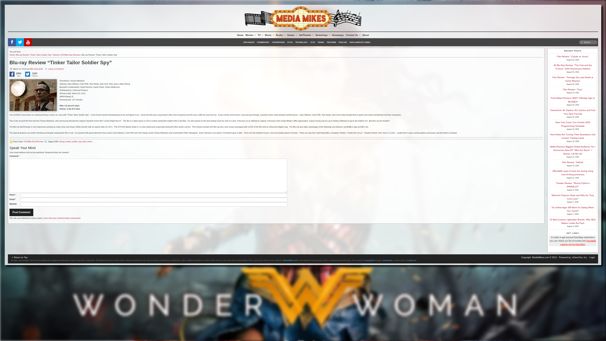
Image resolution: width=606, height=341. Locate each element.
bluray (62, 142)
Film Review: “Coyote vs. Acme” (573, 56)
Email (12, 199)
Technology (301, 42)
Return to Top (20, 257)
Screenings (321, 35)
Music (268, 35)
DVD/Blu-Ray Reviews (70, 55)
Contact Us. (412, 260)
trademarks (387, 260)
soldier (75, 142)
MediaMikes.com (540, 257)
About (365, 35)
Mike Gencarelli (36, 69)
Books (279, 35)
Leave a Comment (56, 69)
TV (259, 35)
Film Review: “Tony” (573, 89)
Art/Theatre (305, 35)
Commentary (263, 42)
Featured (331, 42)
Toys (312, 42)
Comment (14, 156)
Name (12, 195)
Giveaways (338, 35)
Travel (321, 42)
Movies (249, 35)
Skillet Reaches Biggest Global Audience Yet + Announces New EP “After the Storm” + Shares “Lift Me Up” (573, 150)
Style (290, 42)
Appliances (248, 42)
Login (592, 257)
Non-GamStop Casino (360, 42)
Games (291, 35)
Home (240, 35)
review (68, 142)
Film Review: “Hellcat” (573, 162)
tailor (84, 142)
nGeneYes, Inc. (579, 257)
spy (80, 142)
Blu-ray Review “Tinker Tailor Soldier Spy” (34, 55)
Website (13, 204)
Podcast (343, 42)
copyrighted (370, 260)
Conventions (278, 42)
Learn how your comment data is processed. (62, 218)
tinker (89, 142)
